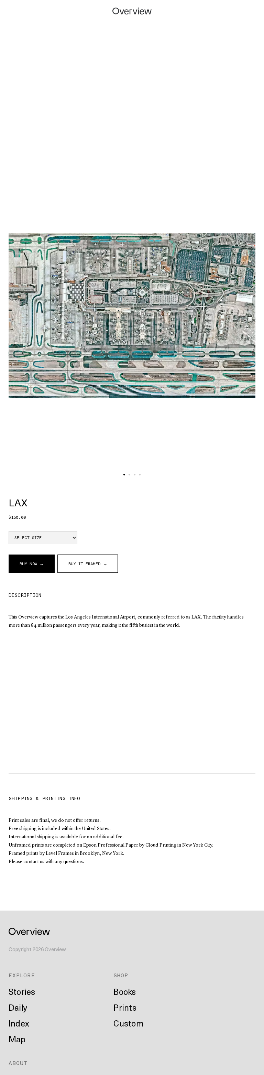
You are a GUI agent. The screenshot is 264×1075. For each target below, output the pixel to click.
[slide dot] (124, 474)
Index (19, 1023)
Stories (22, 991)
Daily (18, 1007)
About (18, 1063)
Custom (128, 1023)
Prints (124, 1007)
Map (17, 1039)
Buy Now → (32, 563)
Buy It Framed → (87, 563)
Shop (120, 975)
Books (124, 991)
